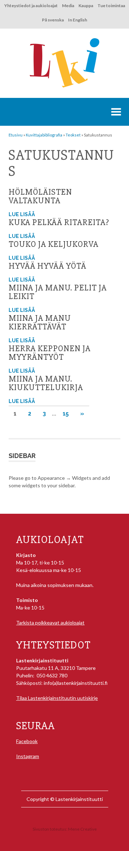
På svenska (53, 20)
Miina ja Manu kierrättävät (40, 322)
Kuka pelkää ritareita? (59, 222)
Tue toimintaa (111, 5)
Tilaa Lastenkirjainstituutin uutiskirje (57, 698)
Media (68, 5)
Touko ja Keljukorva (54, 244)
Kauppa (85, 5)
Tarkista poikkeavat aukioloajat (50, 622)
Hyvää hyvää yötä (47, 266)
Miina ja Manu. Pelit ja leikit (58, 292)
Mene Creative (82, 829)
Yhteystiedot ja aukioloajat (31, 5)
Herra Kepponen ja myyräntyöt (50, 352)
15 (66, 413)
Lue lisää (22, 214)
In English (77, 20)
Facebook (27, 741)
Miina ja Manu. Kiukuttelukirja (46, 383)
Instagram (27, 756)
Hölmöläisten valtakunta (40, 196)
